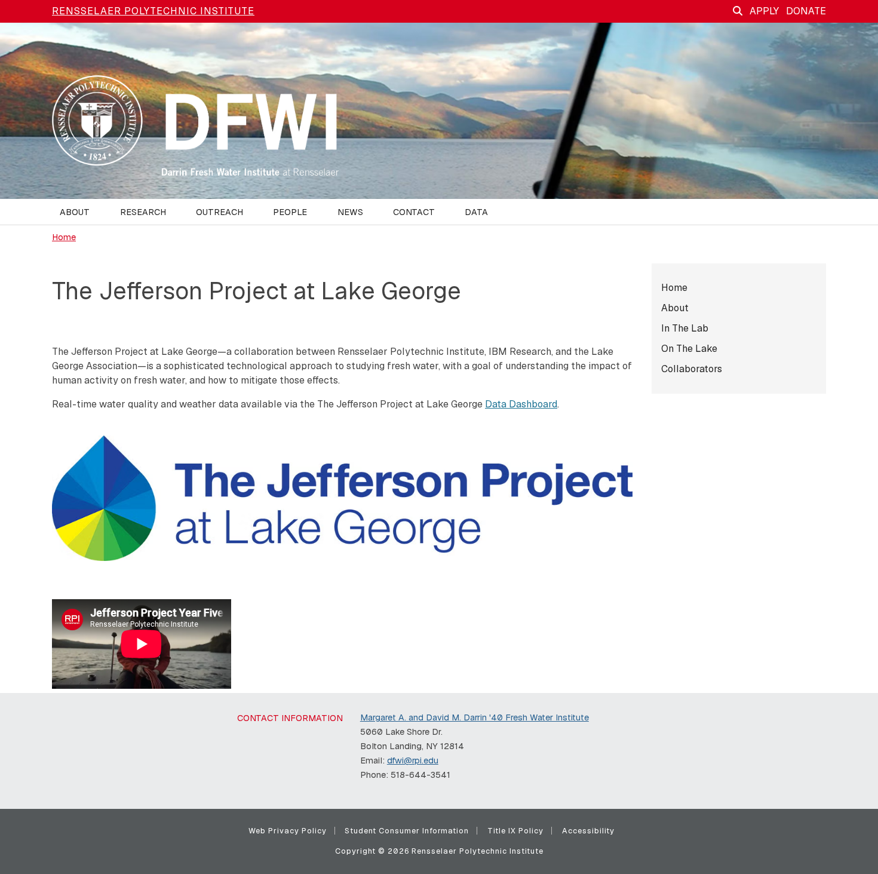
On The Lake (689, 348)
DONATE (806, 11)
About (675, 308)
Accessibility (588, 831)
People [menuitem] (290, 212)
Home (64, 237)
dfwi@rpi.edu (412, 760)
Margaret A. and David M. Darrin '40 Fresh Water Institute (474, 717)
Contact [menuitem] (414, 212)
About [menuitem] (75, 212)
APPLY (764, 11)
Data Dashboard (521, 404)
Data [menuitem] (476, 212)
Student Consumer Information (407, 831)
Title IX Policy (515, 831)
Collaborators (691, 369)
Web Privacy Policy (287, 831)
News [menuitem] (350, 212)
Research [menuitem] (143, 212)
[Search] (737, 11)
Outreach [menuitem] (219, 212)
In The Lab (684, 328)
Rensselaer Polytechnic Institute (153, 11)
